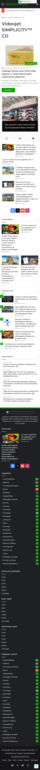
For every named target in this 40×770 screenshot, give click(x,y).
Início (5, 17)
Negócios (6, 482)
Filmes (5, 523)
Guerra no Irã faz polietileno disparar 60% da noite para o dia (26, 299)
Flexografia (6, 530)
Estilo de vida (7, 550)
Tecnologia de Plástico (10, 486)
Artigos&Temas (8, 496)
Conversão (6, 509)
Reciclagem (7, 516)
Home (4, 577)
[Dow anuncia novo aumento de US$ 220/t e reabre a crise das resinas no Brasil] (8, 184)
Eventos (5, 503)
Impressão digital (9, 540)
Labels (5, 553)
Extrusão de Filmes (9, 560)
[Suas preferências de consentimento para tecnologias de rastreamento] (36, 766)
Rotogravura (7, 533)
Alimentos (6, 492)
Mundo (5, 489)
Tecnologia (6, 513)
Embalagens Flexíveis (10, 499)
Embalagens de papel (10, 557)
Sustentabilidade (8, 479)
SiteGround (25, 757)
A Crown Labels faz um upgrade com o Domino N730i (28, 228)
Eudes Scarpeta (8, 68)
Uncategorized (8, 547)
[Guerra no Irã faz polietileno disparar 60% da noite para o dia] (7, 299)
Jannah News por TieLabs (14, 753)
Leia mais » (8, 90)
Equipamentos (8, 536)
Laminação (6, 520)
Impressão (6, 526)
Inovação (6, 506)
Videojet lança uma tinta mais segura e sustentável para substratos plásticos (19, 74)
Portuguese (26, 1)
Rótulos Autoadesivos (10, 563)
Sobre (4, 583)
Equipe (4, 587)
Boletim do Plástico (9, 543)
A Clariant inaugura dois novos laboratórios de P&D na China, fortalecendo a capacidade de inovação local (26, 172)
